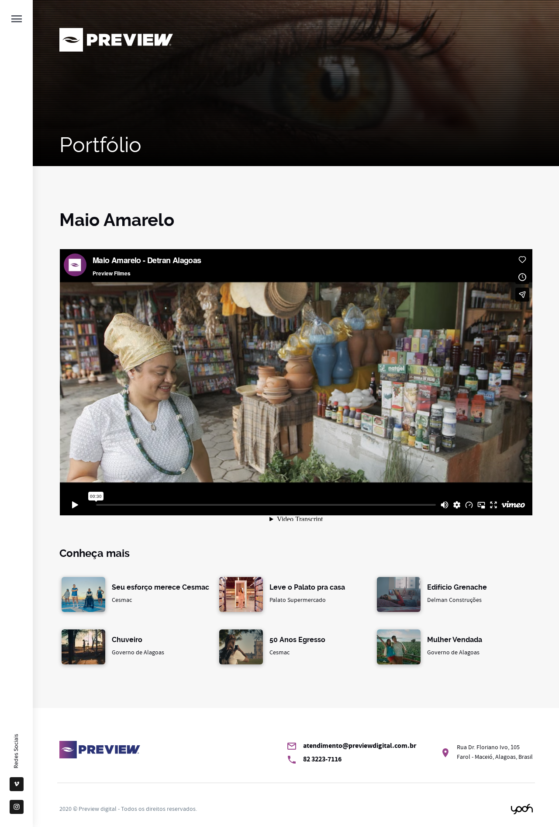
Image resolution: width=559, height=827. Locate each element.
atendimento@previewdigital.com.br (359, 745)
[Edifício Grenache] (399, 594)
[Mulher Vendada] (399, 646)
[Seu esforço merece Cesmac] (83, 594)
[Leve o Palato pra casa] (241, 594)
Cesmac (160, 594)
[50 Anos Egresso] (241, 646)
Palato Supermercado (307, 594)
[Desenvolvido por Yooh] (522, 809)
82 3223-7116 (322, 759)
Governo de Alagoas (138, 647)
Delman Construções (457, 594)
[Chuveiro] (83, 646)
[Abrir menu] (16, 19)
